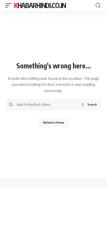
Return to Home (53, 122)
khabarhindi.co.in (40, 5)
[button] (9, 5)
